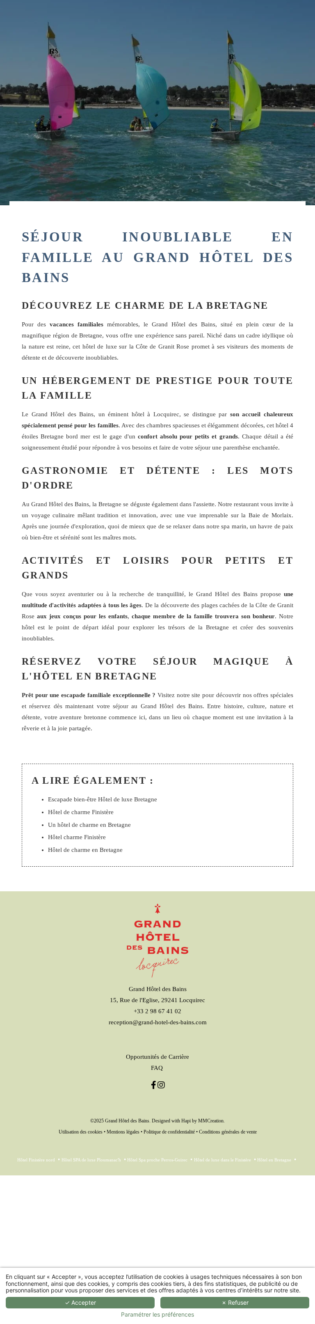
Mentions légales (123, 1132)
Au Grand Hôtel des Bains (55, 504)
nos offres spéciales (268, 695)
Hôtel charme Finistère (77, 837)
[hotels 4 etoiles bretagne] (161, 1085)
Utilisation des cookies (81, 1132)
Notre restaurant (238, 504)
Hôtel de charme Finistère (81, 812)
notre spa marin (226, 526)
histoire (233, 706)
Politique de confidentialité (169, 1132)
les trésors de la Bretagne (193, 627)
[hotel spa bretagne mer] (153, 1085)
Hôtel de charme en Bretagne (85, 850)
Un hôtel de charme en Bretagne (89, 824)
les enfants (113, 616)
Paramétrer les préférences (157, 1314)
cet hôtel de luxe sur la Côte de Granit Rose (131, 346)
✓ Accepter (80, 1302)
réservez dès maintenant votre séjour (78, 706)
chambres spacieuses (173, 425)
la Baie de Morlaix (266, 515)
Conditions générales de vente (228, 1132)
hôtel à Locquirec (155, 414)
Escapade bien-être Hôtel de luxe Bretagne (102, 799)
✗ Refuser (235, 1302)
